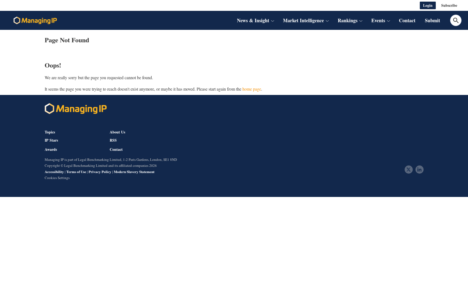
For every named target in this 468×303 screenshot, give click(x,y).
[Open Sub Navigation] (272, 20)
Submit (432, 20)
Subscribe (449, 5)
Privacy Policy (100, 171)
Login (428, 5)
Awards (51, 149)
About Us (117, 132)
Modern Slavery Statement (134, 171)
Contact (407, 20)
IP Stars (51, 140)
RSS (113, 140)
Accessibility (54, 171)
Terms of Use (76, 171)
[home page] (35, 20)
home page (251, 89)
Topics (50, 132)
